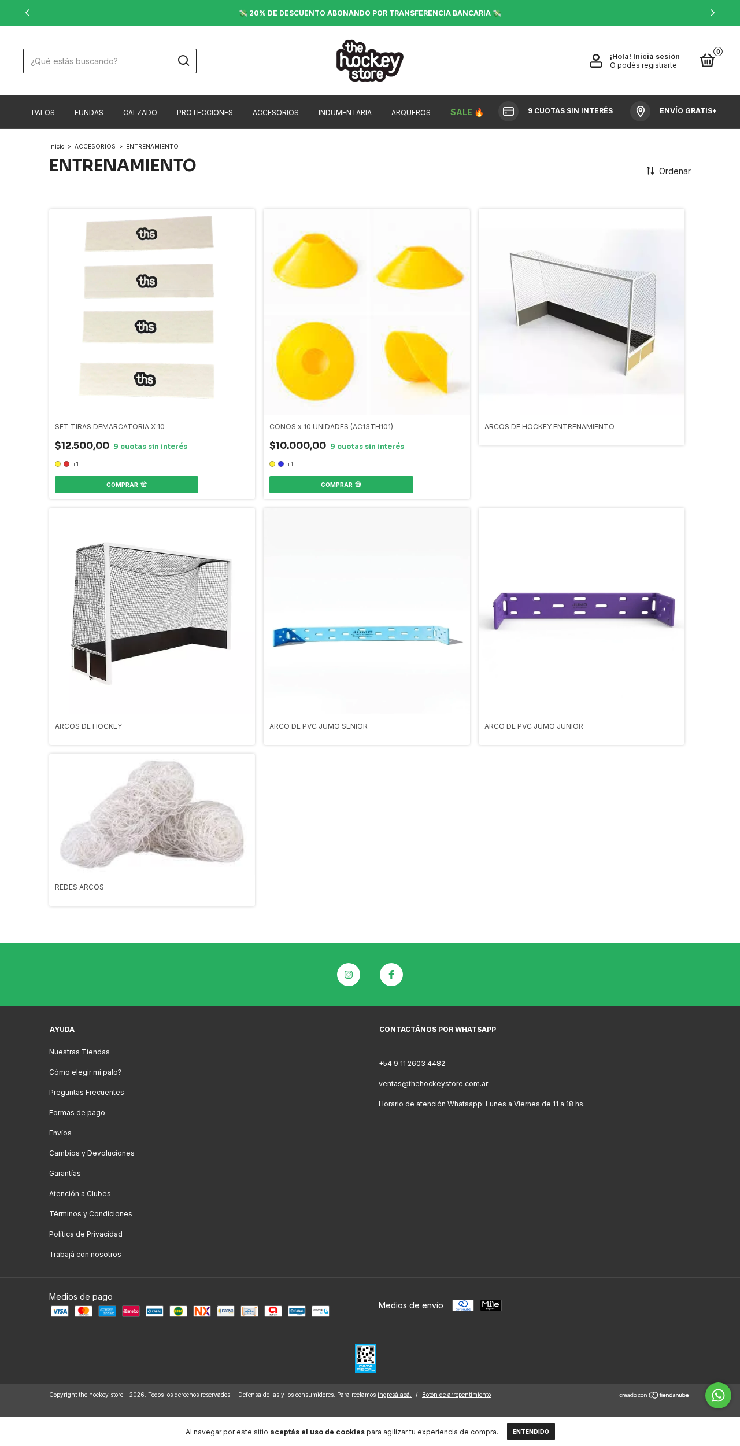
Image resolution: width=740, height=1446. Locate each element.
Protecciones (205, 112)
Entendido (531, 1431)
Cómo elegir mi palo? (85, 1072)
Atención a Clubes (80, 1193)
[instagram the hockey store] (348, 974)
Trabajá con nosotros (85, 1254)
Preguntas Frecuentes (86, 1092)
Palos (43, 112)
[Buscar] (183, 60)
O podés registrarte (643, 65)
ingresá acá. (395, 1394)
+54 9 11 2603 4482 (412, 1063)
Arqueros (411, 112)
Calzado (140, 112)
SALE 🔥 (467, 112)
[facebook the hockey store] (391, 974)
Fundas (89, 112)
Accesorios (276, 112)
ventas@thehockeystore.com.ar (433, 1083)
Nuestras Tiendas (79, 1051)
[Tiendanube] (655, 1396)
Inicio (56, 146)
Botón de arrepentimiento (456, 1394)
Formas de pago (77, 1112)
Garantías (65, 1173)
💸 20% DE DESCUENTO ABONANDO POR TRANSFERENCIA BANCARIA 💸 (370, 13)
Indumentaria (345, 112)
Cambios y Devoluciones (92, 1153)
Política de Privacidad (86, 1234)
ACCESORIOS (95, 146)
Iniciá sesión (656, 56)
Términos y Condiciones (90, 1213)
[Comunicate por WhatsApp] (718, 1395)
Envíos (60, 1132)
